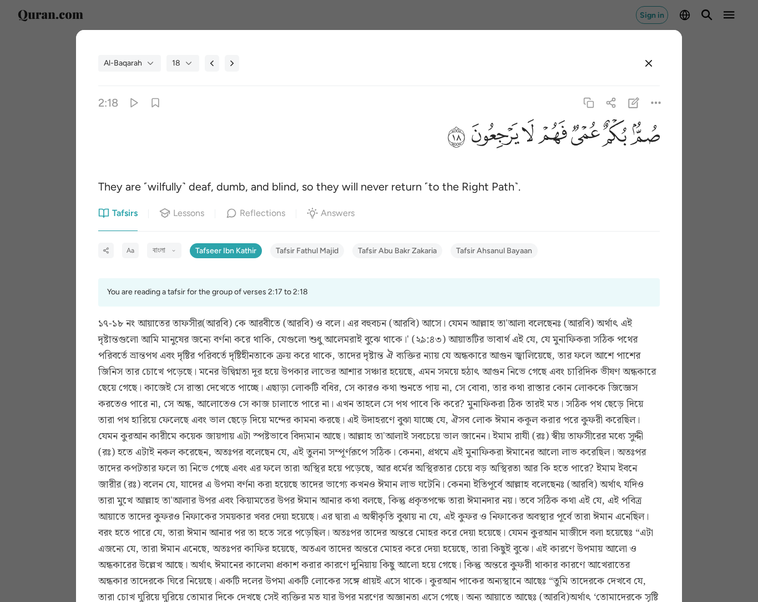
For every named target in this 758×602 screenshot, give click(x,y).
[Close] (649, 63)
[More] (655, 103)
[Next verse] (232, 63)
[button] (643, 138)
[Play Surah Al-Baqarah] (133, 103)
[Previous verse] (212, 63)
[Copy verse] (589, 103)
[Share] (611, 103)
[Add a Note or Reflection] (633, 103)
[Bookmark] (155, 103)
